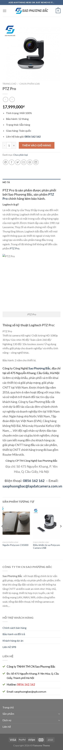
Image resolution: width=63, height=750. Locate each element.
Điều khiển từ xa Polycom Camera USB (46, 546)
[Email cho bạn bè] (24, 162)
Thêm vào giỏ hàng (36, 145)
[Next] (60, 533)
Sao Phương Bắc (39, 368)
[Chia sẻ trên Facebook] (11, 162)
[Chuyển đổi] (59, 714)
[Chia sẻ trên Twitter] (17, 162)
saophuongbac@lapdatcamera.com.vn (32, 486)
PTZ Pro (14, 248)
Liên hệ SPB (9, 646)
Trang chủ (9, 83)
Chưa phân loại (29, 83)
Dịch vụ (7, 720)
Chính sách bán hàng (14, 627)
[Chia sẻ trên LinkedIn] (36, 162)
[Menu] (5, 11)
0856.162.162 (26, 684)
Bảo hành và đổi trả (14, 634)
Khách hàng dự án (13, 640)
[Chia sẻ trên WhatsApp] (5, 162)
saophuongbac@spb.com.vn (30, 691)
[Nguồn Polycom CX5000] (16, 523)
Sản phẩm (8, 713)
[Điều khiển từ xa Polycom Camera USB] (46, 523)
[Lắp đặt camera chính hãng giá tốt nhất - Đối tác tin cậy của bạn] (31, 11)
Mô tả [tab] (6, 182)
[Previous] (2, 533)
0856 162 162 (34, 480)
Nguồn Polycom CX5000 (15, 545)
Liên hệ (7, 726)
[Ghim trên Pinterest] (30, 162)
